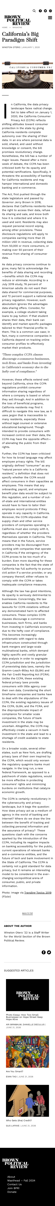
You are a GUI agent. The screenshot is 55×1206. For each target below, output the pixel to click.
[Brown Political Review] (17, 16)
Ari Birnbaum (14, 1024)
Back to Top (27, 913)
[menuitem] (30, 1177)
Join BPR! (13, 1188)
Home (4, 27)
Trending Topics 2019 (37, 892)
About (11, 1176)
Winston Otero (11, 47)
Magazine (17, 27)
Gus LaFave (12, 1125)
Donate (12, 1191)
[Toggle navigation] (48, 19)
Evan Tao (11, 1076)
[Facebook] (40, 11)
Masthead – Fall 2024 (21, 1180)
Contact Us (14, 1184)
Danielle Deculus (33, 1024)
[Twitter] (45, 11)
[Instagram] (50, 11)
